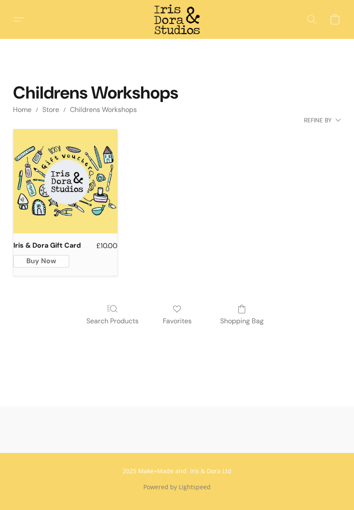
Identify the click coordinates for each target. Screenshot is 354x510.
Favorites (177, 320)
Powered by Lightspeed (177, 487)
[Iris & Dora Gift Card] (65, 181)
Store (50, 109)
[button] (177, 19)
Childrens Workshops (103, 109)
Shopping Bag (242, 320)
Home (22, 109)
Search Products (112, 320)
